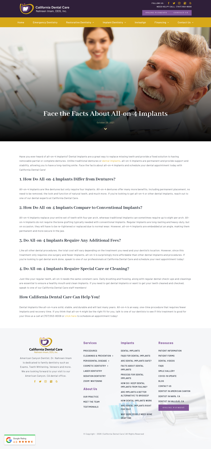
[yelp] (190, 3)
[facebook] (169, 3)
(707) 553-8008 (184, 7)
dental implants (111, 160)
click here (71, 315)
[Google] (184, 3)
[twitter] (174, 3)
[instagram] (179, 3)
